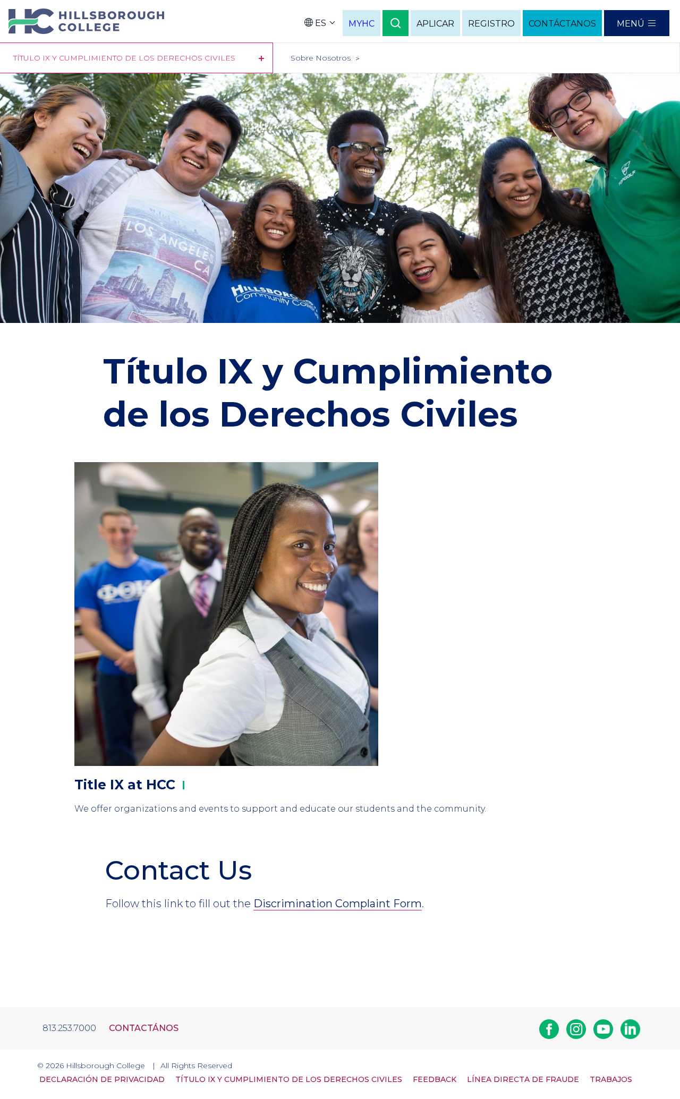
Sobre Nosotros (321, 58)
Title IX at (124, 785)
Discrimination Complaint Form (337, 903)
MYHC (361, 24)
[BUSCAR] (395, 23)
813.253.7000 (69, 1028)
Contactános (143, 1028)
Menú (630, 24)
